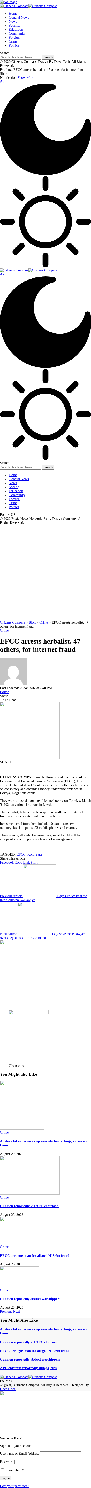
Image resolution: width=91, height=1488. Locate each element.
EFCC (21, 854)
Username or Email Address (19, 1453)
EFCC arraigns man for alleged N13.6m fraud (36, 1255)
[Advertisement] (45, 572)
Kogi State (34, 854)
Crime (4, 630)
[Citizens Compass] (28, 6)
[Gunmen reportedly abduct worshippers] (19, 1286)
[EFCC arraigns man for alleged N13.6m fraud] (27, 1243)
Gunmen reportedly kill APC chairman (29, 1206)
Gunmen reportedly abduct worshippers (30, 1299)
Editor (4, 692)
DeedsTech (8, 1389)
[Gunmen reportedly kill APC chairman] (30, 1193)
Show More (25, 77)
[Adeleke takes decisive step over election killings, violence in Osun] (22, 1128)
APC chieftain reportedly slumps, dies (28, 1368)
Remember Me (15, 1470)
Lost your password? (14, 1486)
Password (6, 1462)
